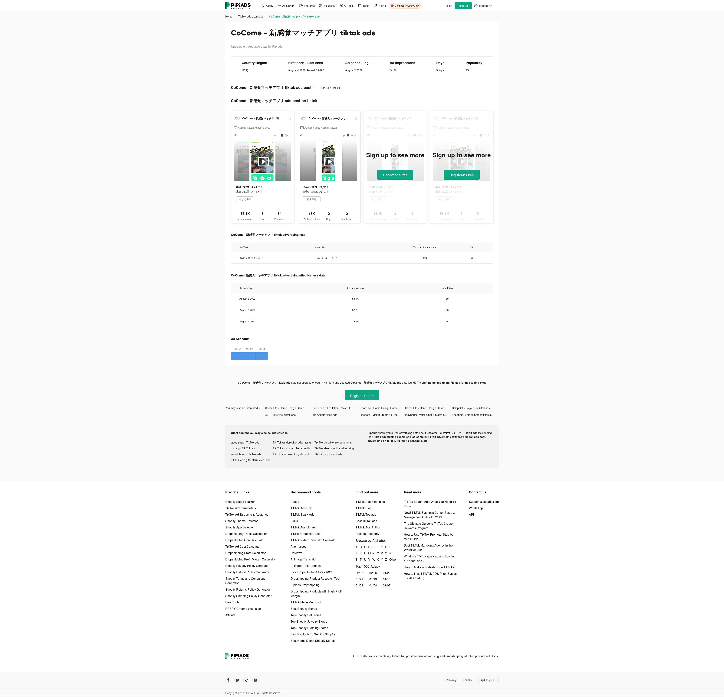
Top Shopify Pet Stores (306, 615)
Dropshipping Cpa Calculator (244, 540)
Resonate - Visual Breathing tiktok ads (381, 415)
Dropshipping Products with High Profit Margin (316, 593)
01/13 (373, 579)
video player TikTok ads (245, 442)
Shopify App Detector (239, 527)
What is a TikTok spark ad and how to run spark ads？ (429, 558)
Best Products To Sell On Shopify (313, 634)
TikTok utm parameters (240, 508)
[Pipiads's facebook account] (228, 680)
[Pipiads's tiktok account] (246, 680)
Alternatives (298, 546)
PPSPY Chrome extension (243, 608)
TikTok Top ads (366, 514)
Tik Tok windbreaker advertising (292, 442)
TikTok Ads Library (303, 527)
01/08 (373, 585)
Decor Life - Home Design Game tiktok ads (288, 408)
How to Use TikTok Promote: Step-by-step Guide (429, 536)
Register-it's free (395, 174)
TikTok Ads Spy (301, 508)
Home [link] (229, 16)
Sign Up (463, 6)
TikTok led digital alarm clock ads (250, 460)
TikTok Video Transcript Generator (313, 540)
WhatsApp (476, 508)
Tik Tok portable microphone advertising (335, 442)
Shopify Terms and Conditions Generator (245, 580)
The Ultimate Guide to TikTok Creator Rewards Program (429, 525)
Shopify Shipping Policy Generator (248, 596)
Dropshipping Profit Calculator (245, 553)
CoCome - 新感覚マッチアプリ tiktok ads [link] (294, 16)
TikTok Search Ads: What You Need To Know (430, 503)
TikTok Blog (364, 508)
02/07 (359, 573)
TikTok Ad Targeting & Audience (246, 514)
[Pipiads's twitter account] (237, 680)
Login (449, 6)
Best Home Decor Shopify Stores (313, 640)
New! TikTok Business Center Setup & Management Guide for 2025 (429, 514)
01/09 (359, 585)
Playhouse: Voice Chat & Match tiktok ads (428, 415)
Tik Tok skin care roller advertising (293, 448)
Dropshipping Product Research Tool (315, 578)
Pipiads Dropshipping (305, 585)
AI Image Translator (304, 559)
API (471, 514)
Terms (467, 680)
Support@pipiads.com (484, 501)
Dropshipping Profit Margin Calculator (250, 559)
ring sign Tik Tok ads (243, 448)
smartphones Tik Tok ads (246, 454)
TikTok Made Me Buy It (306, 602)
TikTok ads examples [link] (251, 16)
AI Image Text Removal (306, 565)
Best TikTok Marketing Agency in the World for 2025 (428, 547)
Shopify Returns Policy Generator (247, 589)
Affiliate (230, 615)
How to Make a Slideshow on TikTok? (429, 567)
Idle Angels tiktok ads (324, 415)
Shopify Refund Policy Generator (247, 572)
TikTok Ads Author (368, 527)
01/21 (359, 579)
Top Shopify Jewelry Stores (309, 621)
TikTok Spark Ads (302, 514)
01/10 (386, 579)
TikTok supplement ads (328, 454)
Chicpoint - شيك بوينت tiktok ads (471, 408)
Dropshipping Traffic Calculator (246, 533)
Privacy (451, 680)
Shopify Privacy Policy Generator (247, 565)
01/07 (386, 585)
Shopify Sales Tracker (240, 501)
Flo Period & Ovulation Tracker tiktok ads (335, 408)
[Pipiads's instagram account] (255, 680)
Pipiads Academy (367, 533)
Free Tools (232, 602)
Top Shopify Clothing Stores (309, 628)
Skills (294, 521)
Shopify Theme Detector (241, 521)
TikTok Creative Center (306, 533)
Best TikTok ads (366, 521)
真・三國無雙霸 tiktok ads (280, 415)
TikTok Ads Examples (370, 501)
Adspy (295, 501)
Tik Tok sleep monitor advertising (334, 448)
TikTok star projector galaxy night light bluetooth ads (294, 454)
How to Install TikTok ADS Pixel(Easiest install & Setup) (430, 575)
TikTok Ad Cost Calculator (242, 546)
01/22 (386, 573)
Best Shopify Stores (304, 608)
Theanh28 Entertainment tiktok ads (473, 415)
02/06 (373, 573)
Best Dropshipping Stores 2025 (311, 572)
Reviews (296, 553)
